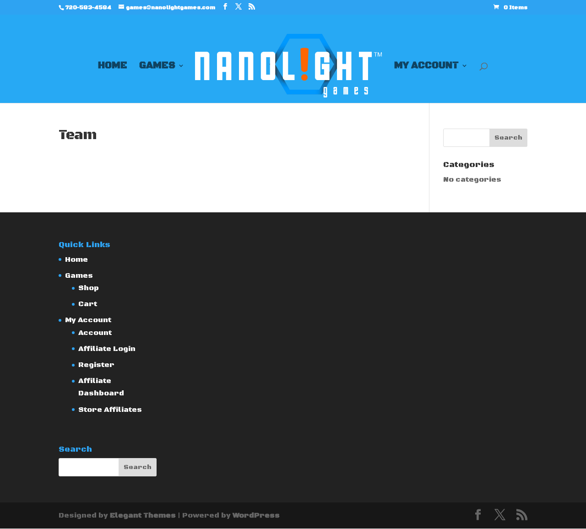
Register (96, 364)
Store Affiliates (110, 409)
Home (112, 66)
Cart (87, 303)
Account (95, 332)
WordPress (256, 515)
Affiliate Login (107, 348)
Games (157, 66)
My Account (426, 66)
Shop (88, 287)
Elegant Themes (143, 515)
